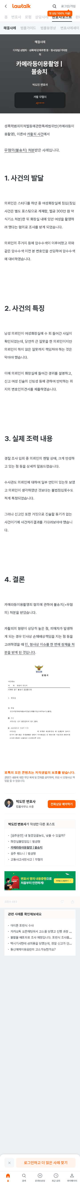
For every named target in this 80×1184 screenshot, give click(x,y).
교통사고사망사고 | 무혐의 (27, 859)
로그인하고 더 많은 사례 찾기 (46, 1163)
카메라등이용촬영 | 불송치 (26, 847)
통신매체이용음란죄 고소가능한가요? (33, 949)
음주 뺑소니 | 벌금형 (23, 853)
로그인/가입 (68, 6)
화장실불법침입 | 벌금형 (25, 841)
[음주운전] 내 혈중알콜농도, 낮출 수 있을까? (38, 835)
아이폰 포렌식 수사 (22, 925)
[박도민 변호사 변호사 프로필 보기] (8, 803)
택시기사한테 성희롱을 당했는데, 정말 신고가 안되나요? (44, 943)
